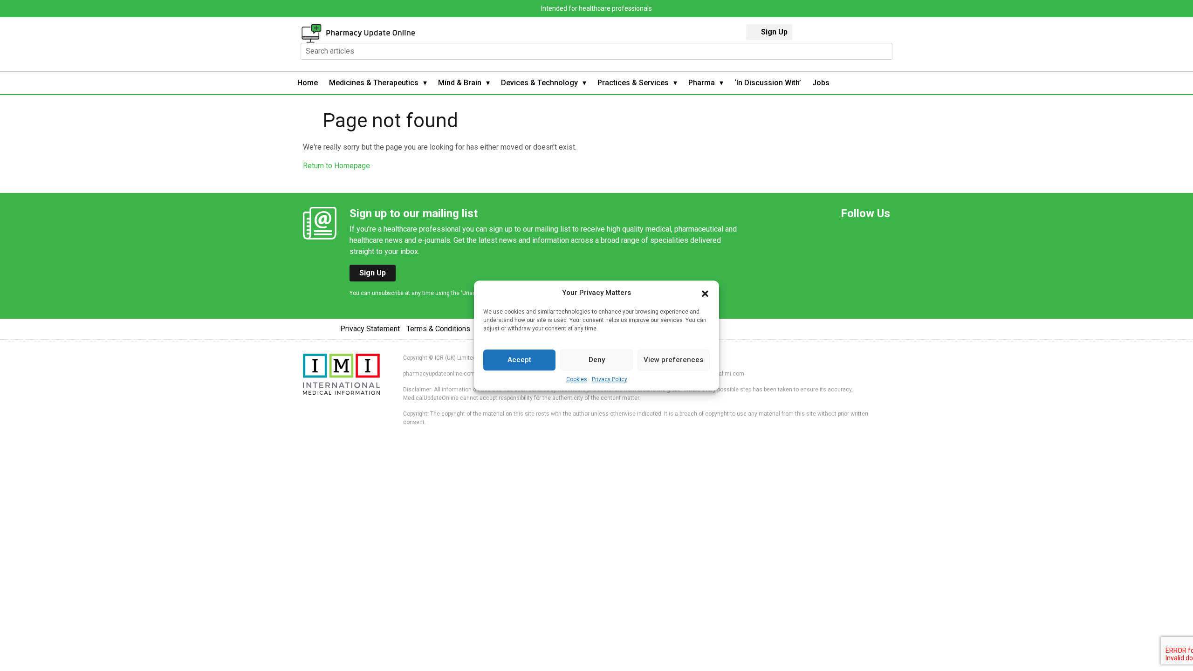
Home (307, 82)
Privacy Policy (609, 379)
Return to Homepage (336, 165)
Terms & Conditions (438, 328)
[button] (705, 293)
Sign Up (774, 31)
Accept (519, 360)
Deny (597, 360)
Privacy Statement (370, 328)
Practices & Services (633, 82)
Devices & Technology (539, 82)
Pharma (701, 82)
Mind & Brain (459, 82)
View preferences (673, 360)
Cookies (576, 379)
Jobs (821, 82)
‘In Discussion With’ (767, 82)
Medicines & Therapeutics (373, 82)
